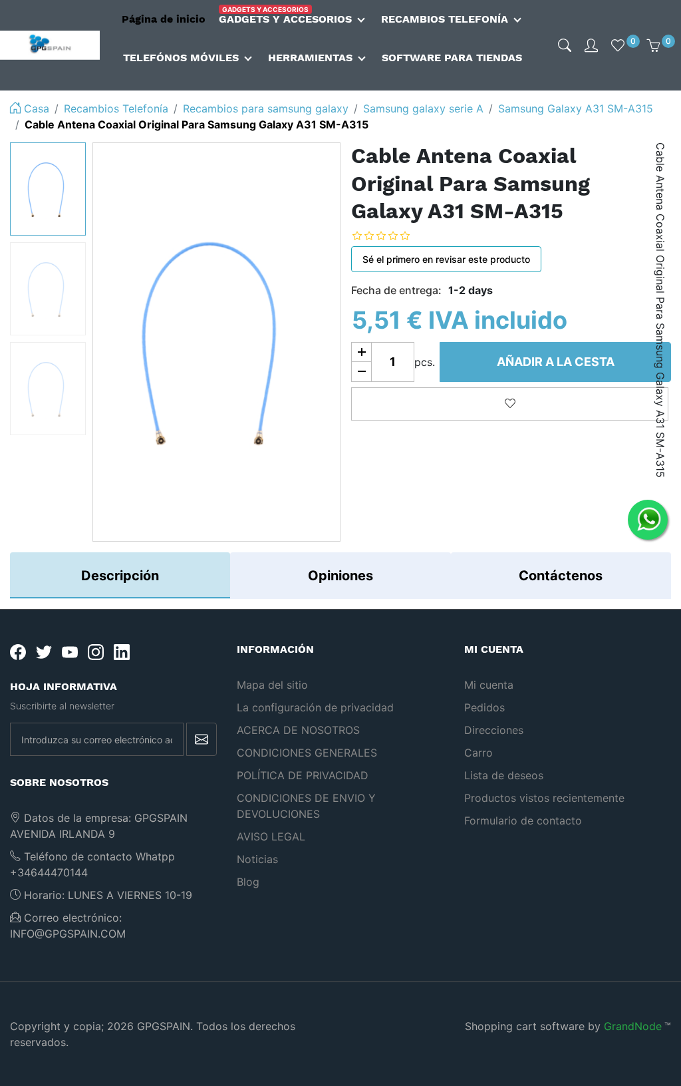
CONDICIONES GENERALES (307, 752)
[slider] (391, 236)
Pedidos (484, 707)
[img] (564, 45)
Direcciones (493, 730)
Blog (248, 881)
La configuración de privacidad (315, 707)
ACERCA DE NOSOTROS (298, 730)
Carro (478, 752)
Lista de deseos (503, 775)
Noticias (257, 859)
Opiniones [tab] (340, 576)
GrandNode (633, 1026)
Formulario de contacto (523, 820)
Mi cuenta (488, 684)
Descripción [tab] (120, 576)
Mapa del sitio (272, 684)
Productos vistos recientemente (544, 798)
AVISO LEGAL (271, 836)
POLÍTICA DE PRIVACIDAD (302, 775)
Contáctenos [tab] (561, 576)
